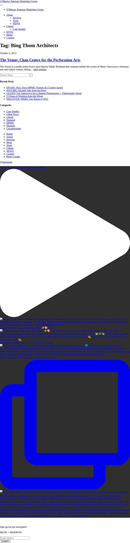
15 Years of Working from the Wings (24, 96)
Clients (9, 26)
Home (9, 134)
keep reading (40, 69)
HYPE (9, 32)
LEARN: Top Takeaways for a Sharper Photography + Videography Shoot (43, 93)
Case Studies (19, 29)
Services (17, 17)
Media (9, 35)
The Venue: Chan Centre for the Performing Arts (40, 60)
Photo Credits (13, 156)
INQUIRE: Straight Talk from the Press (26, 90)
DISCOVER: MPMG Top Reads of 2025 (27, 99)
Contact (10, 37)
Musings (10, 125)
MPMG (10, 123)
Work (9, 142)
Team (15, 20)
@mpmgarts (6, 162)
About (9, 15)
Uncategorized (13, 128)
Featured (10, 120)
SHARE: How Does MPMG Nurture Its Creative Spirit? (34, 87)
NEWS (16, 23)
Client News (12, 114)
